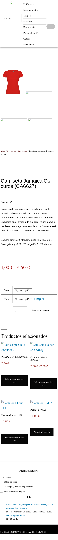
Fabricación (29, 27)
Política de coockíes (12, 482)
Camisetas (22, 151)
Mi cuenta (7, 477)
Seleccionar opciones (14, 381)
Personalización (31, 33)
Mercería (27, 21)
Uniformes (28, 4)
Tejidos (27, 15)
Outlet (26, 38)
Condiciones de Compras (14, 491)
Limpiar (39, 299)
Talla (6, 299)
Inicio (3, 151)
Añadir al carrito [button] (42, 431)
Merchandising (30, 10)
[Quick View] (5, 373)
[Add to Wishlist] (5, 310)
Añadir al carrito (40, 310)
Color (7, 290)
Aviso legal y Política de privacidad (18, 486)
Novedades (28, 44)
